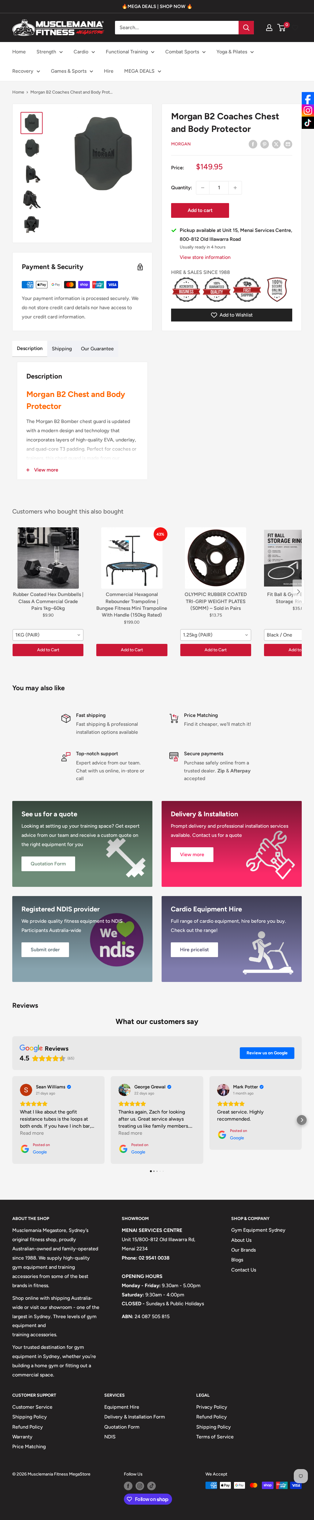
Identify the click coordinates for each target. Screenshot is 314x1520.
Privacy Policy (211, 1407)
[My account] (269, 27)
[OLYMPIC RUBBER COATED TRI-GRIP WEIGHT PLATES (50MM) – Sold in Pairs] (215, 558)
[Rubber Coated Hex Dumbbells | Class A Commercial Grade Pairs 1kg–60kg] (48, 558)
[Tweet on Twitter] (276, 143)
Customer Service (32, 1407)
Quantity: (181, 187)
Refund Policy (27, 1427)
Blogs (237, 1260)
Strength (46, 52)
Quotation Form (122, 1427)
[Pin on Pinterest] (264, 143)
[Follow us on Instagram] (140, 1486)
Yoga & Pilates (231, 52)
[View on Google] (26, 1090)
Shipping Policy (29, 1417)
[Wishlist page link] (295, 28)
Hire (108, 71)
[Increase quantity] (235, 187)
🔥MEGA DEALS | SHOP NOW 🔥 (157, 6)
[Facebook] (308, 98)
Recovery (22, 71)
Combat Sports (182, 52)
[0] (281, 27)
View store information (205, 257)
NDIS (110, 1437)
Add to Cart (48, 649)
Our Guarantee (97, 349)
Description (30, 348)
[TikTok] (308, 123)
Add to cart (200, 210)
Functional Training (127, 52)
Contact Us (243, 1270)
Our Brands (243, 1250)
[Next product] (299, 591)
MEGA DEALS (139, 71)
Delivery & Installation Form (134, 1417)
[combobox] (48, 635)
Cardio (81, 52)
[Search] (246, 27)
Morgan (181, 144)
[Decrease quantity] (202, 187)
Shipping (62, 349)
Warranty (22, 1437)
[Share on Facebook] (253, 143)
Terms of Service (215, 1437)
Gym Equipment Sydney (258, 1230)
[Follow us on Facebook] (128, 1486)
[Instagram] (308, 110)
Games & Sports (68, 71)
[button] (12, 1120)
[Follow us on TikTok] (151, 1486)
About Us (241, 1240)
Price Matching (29, 1446)
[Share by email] (288, 143)
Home (19, 52)
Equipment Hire (121, 1407)
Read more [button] (32, 1133)
